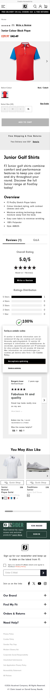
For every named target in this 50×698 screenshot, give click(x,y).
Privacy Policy (20, 566)
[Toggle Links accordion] (25, 595)
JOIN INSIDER (36, 526)
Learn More (17, 535)
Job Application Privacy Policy (14, 665)
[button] (3, 6)
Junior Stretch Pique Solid (7, 490)
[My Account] (40, 6)
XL (28, 109)
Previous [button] (3, 61)
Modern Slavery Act (11, 650)
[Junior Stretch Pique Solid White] (5, 498)
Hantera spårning (14, 368)
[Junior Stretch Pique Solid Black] (2, 498)
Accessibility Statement (12, 670)
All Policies (7, 676)
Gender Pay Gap (10, 644)
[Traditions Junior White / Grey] (28, 495)
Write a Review (23, 25)
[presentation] (14, 239)
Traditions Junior (32, 488)
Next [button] (47, 61)
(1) (13, 25)
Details (36, 142)
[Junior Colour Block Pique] (25, 63)
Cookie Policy (8, 639)
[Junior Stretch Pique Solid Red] (8, 498)
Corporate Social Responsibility (15, 655)
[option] (25, 63)
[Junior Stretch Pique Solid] (12, 479)
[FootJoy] (25, 6)
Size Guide (44, 104)
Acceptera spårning (18, 361)
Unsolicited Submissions (12, 660)
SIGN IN (36, 534)
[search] (35, 6)
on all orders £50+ (18, 12)
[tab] (45, 6)
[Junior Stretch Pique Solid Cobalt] (11, 498)
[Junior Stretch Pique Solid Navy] (14, 498)
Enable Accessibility (25, 1)
